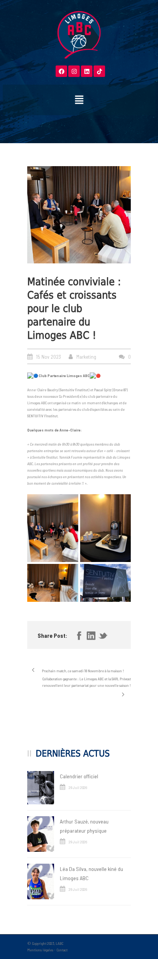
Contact (61, 950)
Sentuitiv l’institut (74, 389)
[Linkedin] (86, 71)
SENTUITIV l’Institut (42, 415)
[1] (79, 214)
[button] (79, 100)
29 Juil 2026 (78, 787)
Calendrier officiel (79, 776)
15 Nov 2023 (48, 357)
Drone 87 (120, 389)
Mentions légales (40, 950)
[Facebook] (61, 71)
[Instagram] (74, 71)
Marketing (86, 357)
